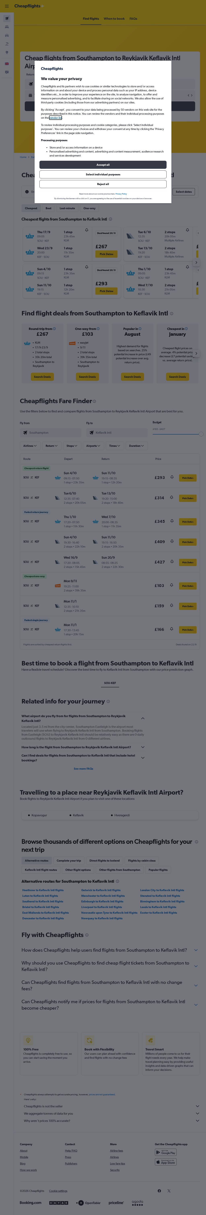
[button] (103, 165)
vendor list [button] (55, 117)
